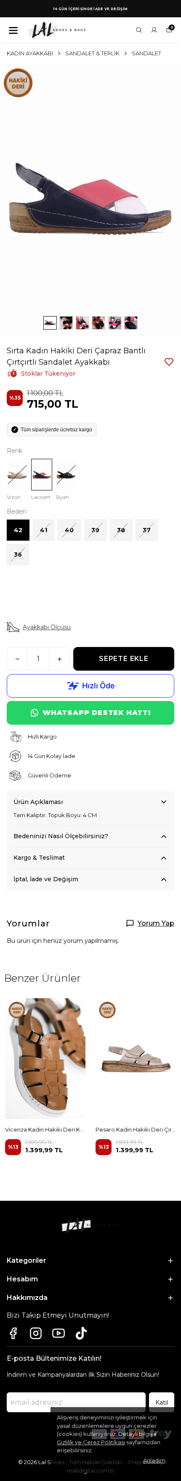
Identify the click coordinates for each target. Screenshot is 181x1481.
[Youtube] (58, 1333)
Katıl (161, 1402)
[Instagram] (35, 1333)
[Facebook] (13, 1333)
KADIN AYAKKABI (30, 53)
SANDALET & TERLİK (92, 53)
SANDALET (146, 53)
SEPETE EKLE (124, 659)
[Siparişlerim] (154, 30)
